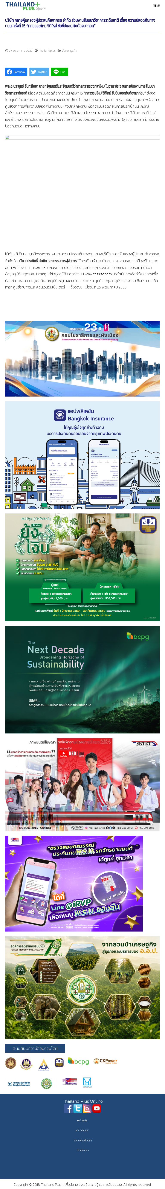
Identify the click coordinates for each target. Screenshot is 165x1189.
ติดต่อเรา (82, 1150)
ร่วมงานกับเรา (82, 1140)
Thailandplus (47, 50)
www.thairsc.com (98, 274)
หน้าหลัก (82, 1120)
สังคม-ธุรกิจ (69, 50)
